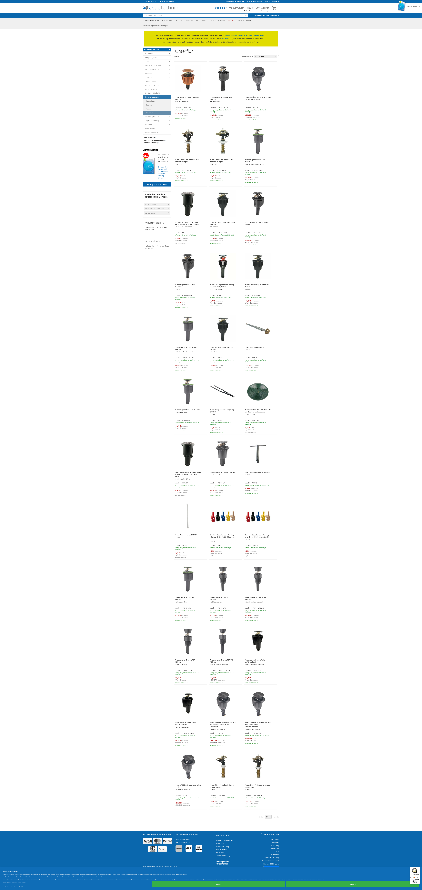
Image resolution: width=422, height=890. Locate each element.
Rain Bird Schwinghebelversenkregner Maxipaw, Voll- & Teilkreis (187, 223)
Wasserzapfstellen (151, 133)
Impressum (275, 848)
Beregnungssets (151, 57)
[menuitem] (150, 20)
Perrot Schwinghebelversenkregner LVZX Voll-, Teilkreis (222, 286)
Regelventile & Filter (152, 85)
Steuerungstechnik (152, 117)
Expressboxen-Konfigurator (155, 140)
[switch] (415, 881)
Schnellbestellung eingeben (266, 15)
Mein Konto (229, 1)
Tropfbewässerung (152, 121)
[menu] (211, 23)
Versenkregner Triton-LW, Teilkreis (222, 472)
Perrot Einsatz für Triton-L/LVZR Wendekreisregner (187, 161)
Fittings (147, 61)
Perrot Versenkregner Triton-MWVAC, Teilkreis (185, 723)
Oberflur (149, 105)
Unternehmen (262, 8)
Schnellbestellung (151, 143)
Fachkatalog (274, 845)
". (264, 35)
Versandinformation (182, 839)
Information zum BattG (270, 861)
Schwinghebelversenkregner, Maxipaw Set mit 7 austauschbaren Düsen (188, 474)
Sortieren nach (247, 56)
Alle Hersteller (149, 138)
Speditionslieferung (182, 842)
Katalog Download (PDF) (157, 184)
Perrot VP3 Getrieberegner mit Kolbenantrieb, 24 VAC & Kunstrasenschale (258, 724)
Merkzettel (220, 843)
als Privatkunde (150, 204)
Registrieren (241, 1)
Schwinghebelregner (152, 97)
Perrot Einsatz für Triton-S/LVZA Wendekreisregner (222, 161)
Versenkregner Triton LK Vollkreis (257, 222)
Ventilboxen (149, 125)
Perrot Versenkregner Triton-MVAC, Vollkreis (255, 661)
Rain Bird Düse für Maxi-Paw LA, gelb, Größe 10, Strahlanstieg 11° (257, 536)
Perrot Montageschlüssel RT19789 (257, 472)
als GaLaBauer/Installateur (155, 208)
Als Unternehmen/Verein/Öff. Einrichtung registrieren (262, 1)
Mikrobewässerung (152, 69)
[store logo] (160, 8)
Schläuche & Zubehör (153, 93)
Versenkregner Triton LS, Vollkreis (187, 410)
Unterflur (149, 113)
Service (250, 8)
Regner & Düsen (151, 89)
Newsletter (220, 853)
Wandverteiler (150, 129)
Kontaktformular (222, 850)
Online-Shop (220, 8)
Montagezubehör (151, 73)
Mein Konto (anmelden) (224, 840)
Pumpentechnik (150, 81)
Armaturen (149, 53)
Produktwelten (236, 8)
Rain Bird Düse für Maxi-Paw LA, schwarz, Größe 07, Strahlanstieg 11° (222, 537)
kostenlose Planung (223, 856)
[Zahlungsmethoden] (157, 852)
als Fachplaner (150, 213)
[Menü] (418, 868)
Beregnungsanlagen (151, 49)
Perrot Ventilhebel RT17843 (255, 347)
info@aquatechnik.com (167, 1)
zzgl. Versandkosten (180, 243)
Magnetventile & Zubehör (154, 65)
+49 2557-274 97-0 (150, 1)
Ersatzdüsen (150, 101)
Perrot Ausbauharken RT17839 (186, 535)
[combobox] (195, 15)
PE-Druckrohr (150, 77)
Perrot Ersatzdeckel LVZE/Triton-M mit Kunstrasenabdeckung (258, 411)
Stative (148, 109)
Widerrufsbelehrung (271, 858)
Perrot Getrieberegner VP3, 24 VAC (258, 97)
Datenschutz (274, 855)
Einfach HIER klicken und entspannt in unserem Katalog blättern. (163, 172)
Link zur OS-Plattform (271, 864)
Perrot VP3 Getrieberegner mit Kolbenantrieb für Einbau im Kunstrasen (223, 724)
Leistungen (275, 842)
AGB (277, 852)
